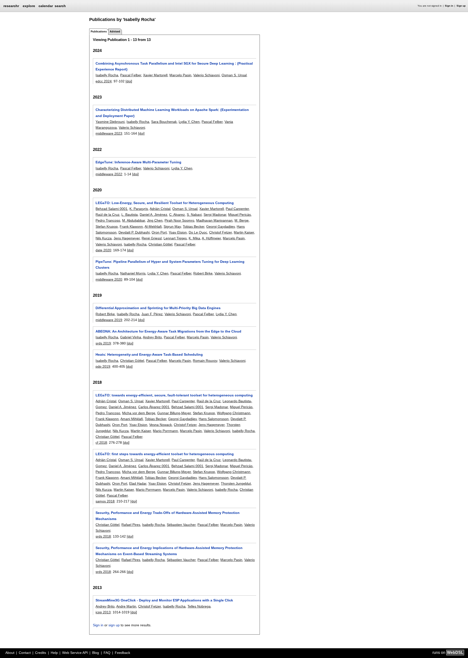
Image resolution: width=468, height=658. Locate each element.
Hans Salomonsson (214, 419)
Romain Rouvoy (205, 361)
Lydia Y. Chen (189, 122)
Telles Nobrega (199, 606)
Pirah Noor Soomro (179, 220)
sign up (114, 625)
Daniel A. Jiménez (153, 214)
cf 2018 (101, 442)
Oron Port (159, 232)
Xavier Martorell (155, 75)
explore (29, 6)
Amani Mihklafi (131, 419)
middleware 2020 (109, 279)
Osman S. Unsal (234, 75)
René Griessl (152, 238)
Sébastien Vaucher (181, 525)
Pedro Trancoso (108, 220)
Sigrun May (172, 226)
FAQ (107, 653)
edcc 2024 (104, 81)
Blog (95, 653)
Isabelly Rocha (107, 75)
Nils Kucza (104, 238)
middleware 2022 (109, 174)
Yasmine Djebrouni (110, 122)
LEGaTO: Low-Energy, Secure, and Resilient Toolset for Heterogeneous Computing (165, 203)
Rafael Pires (130, 525)
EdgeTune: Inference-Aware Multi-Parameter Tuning (138, 162)
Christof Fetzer (220, 232)
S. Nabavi (194, 214)
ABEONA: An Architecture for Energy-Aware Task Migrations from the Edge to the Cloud (168, 331)
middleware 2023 (109, 133)
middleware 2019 (109, 320)
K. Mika (194, 238)
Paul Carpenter (237, 209)
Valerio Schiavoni (206, 75)
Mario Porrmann (165, 431)
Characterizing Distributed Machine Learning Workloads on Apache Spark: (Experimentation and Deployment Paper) (172, 113)
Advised (115, 31)
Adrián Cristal (160, 209)
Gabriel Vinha (130, 337)
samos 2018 (105, 501)
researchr (11, 5)
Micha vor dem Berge (138, 413)
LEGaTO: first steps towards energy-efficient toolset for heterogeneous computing (165, 454)
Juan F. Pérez (152, 314)
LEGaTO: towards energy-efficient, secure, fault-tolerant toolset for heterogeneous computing (174, 395)
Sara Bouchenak (164, 122)
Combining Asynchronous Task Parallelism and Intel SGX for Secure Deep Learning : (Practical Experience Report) (174, 66)
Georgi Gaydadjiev (220, 226)
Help (54, 653)
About (9, 653)
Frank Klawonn (131, 226)
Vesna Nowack (160, 425)
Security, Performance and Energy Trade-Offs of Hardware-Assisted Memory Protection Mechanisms (168, 516)
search (60, 6)
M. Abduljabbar (133, 220)
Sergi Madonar (215, 214)
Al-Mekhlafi (153, 226)
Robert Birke (203, 273)
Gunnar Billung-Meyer (174, 413)
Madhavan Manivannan (214, 220)
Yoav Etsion (178, 232)
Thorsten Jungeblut (236, 483)
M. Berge (241, 220)
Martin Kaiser (244, 232)
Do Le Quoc (198, 232)
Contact (25, 653)
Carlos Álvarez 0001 (153, 407)
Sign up (461, 5)
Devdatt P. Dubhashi (134, 232)
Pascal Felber (130, 75)
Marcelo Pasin (180, 75)
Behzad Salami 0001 (111, 209)
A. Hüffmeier (211, 238)
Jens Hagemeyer (127, 238)
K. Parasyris (138, 209)
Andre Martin (126, 606)
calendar (46, 6)
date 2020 (103, 250)
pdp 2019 (103, 366)
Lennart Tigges (175, 238)
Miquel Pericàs (239, 214)
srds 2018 (103, 536)
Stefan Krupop (107, 226)
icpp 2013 (103, 612)
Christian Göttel (160, 244)
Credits (40, 653)
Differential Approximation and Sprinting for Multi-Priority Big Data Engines (158, 308)
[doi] (129, 81)
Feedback (122, 653)
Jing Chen (155, 220)
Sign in (449, 5)
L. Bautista (129, 214)
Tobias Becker (193, 226)
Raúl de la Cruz (107, 214)
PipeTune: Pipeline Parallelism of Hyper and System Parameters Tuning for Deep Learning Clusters (170, 264)
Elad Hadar (137, 483)
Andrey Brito (152, 337)
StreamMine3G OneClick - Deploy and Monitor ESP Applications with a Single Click (164, 600)
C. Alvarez (177, 214)
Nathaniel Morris (133, 273)
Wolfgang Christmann (233, 413)
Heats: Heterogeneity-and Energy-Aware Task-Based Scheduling (149, 354)
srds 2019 (103, 343)
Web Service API (75, 653)
